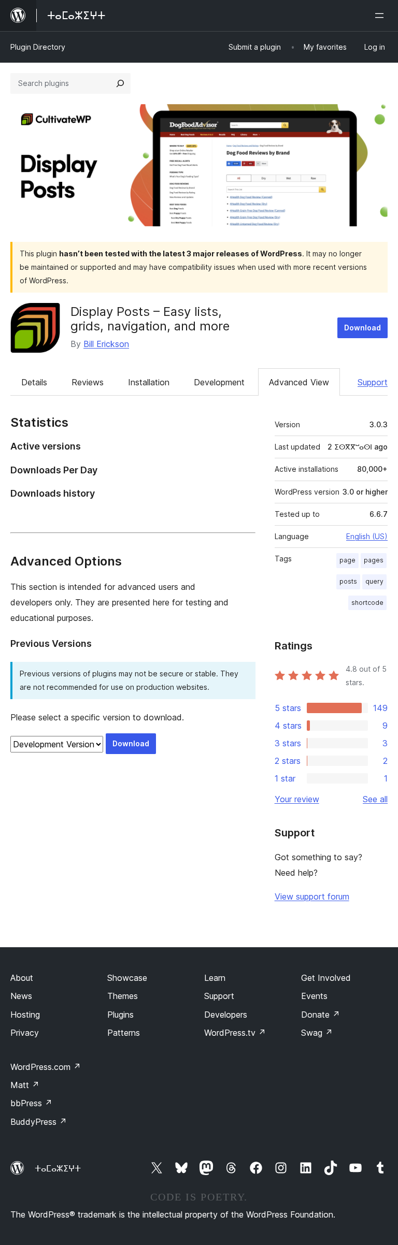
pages (373, 560)
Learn (214, 978)
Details (34, 382)
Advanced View (299, 382)
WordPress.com (45, 1067)
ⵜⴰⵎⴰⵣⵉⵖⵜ (58, 1168)
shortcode (367, 602)
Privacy (24, 1032)
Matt (24, 1085)
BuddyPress (38, 1122)
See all (375, 799)
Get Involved (326, 978)
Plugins (120, 1014)
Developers (225, 1014)
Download (362, 327)
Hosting (25, 1014)
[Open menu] (381, 15)
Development (219, 382)
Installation (148, 382)
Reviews (88, 382)
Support (373, 382)
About (21, 978)
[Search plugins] (120, 83)
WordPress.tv (235, 1032)
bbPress (31, 1103)
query (374, 581)
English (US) (367, 536)
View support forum (312, 896)
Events (314, 996)
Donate (320, 1014)
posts (348, 581)
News (21, 996)
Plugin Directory (37, 46)
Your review (297, 799)
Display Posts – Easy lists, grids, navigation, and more (150, 319)
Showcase (127, 978)
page (347, 560)
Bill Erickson (106, 344)
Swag (317, 1032)
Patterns (123, 1032)
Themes (122, 996)
